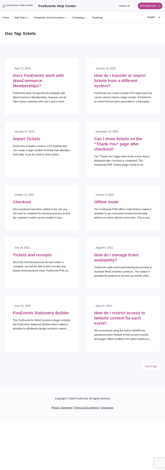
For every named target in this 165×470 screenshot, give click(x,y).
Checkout (22, 202)
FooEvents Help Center (57, 6)
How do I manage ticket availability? (116, 257)
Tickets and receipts (32, 255)
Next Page (151, 366)
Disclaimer (107, 407)
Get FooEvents (148, 6)
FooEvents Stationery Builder (41, 313)
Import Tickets (26, 139)
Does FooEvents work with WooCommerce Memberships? (38, 80)
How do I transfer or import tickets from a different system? (120, 80)
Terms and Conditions (86, 407)
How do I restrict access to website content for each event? (119, 318)
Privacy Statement (62, 407)
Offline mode (106, 202)
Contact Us (124, 6)
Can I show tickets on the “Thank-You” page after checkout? (118, 144)
